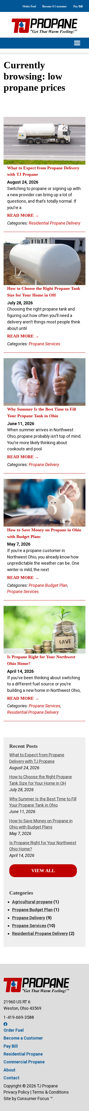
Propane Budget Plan (48, 585)
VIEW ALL (43, 870)
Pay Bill (78, 6)
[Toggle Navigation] (44, 43)
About (9, 1069)
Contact (11, 1077)
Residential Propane (23, 1053)
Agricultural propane (32, 901)
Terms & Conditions (50, 1092)
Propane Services (44, 343)
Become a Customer (23, 1038)
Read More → (23, 215)
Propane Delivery (44, 464)
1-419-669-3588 (19, 1017)
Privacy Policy (16, 1092)
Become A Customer (54, 6)
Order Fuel (29, 6)
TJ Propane (47, 1085)
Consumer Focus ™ (35, 1098)
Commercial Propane (24, 1061)
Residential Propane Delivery (54, 223)
